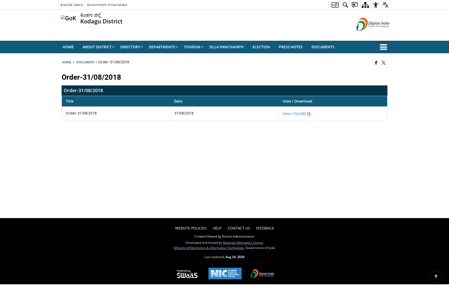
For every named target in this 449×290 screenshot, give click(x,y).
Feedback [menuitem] (265, 228)
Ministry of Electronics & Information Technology (209, 248)
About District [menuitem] (97, 46)
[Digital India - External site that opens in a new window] (366, 35)
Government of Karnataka (107, 4)
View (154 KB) (295, 113)
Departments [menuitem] (162, 46)
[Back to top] (436, 277)
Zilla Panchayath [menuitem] (226, 46)
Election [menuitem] (261, 46)
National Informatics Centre (243, 242)
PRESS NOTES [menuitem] (291, 46)
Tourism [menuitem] (192, 46)
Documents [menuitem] (323, 46)
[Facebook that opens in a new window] (376, 62)
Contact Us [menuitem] (239, 228)
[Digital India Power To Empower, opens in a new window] (262, 274)
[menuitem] (334, 5)
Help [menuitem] (217, 228)
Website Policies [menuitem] (191, 228)
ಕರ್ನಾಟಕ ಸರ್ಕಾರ (71, 4)
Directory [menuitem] (130, 46)
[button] (384, 47)
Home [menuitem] (68, 46)
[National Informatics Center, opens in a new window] (225, 274)
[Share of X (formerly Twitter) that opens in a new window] (383, 62)
